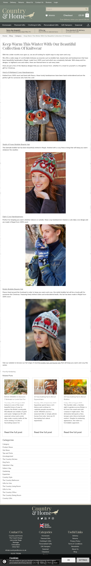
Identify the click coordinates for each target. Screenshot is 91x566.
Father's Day (7, 468)
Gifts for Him (7, 483)
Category (6, 444)
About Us (75, 549)
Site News (6, 450)
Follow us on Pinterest (49, 518)
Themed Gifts (45, 538)
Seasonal (45, 549)
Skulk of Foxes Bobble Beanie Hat (16, 144)
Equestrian (6, 474)
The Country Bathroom (11, 480)
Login (56, 2)
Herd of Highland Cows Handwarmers (18, 72)
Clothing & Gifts (45, 541)
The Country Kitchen (10, 459)
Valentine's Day (8, 465)
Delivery (75, 536)
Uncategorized (8, 456)
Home (5, 2)
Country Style (7, 477)
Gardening (6, 471)
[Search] (86, 9)
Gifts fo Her (7, 489)
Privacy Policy (75, 541)
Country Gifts (7, 498)
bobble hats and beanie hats (51, 363)
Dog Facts (6, 462)
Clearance (45, 552)
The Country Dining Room (12, 495)
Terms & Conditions (75, 544)
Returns (75, 538)
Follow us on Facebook (38, 518)
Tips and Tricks (8, 453)
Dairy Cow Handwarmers (13, 217)
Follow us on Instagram (52, 518)
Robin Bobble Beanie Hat (13, 289)
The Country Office (9, 492)
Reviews (48, 2)
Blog (75, 552)
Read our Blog (45, 518)
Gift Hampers (45, 546)
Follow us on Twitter (42, 518)
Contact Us (39, 2)
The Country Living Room (12, 486)
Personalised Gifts (45, 544)
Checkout (67, 15)
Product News (8, 447)
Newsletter (75, 546)
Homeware (45, 536)
